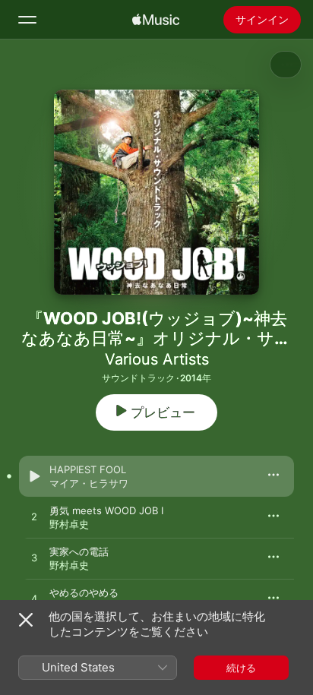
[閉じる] (26, 620)
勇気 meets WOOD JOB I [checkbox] (106, 510)
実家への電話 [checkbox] (79, 551)
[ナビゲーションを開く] (27, 19)
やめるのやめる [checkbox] (84, 592)
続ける (241, 668)
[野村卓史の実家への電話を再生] (34, 558)
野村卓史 (69, 524)
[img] (155, 20)
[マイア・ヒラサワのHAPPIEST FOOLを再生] (34, 476)
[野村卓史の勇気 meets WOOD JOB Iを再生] (34, 517)
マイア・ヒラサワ (88, 483)
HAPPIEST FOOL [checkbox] (87, 469)
